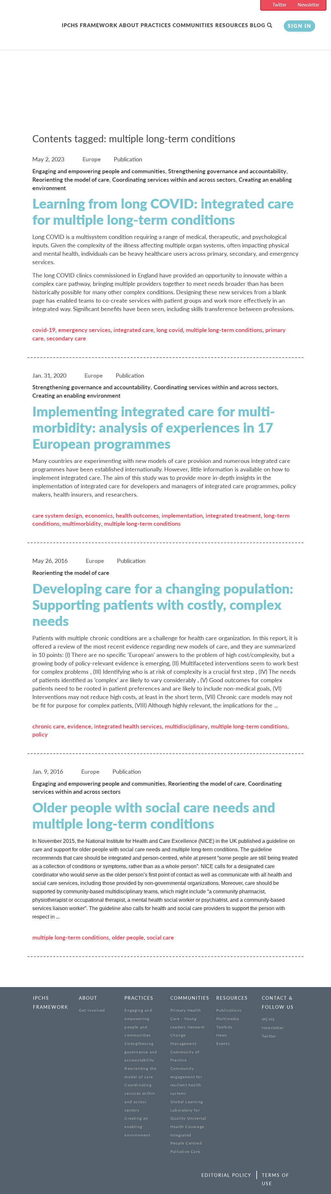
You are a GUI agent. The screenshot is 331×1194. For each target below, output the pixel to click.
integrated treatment (233, 515)
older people (128, 937)
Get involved (92, 1010)
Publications (229, 1010)
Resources (231, 25)
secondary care (66, 338)
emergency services (84, 329)
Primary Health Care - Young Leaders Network (187, 1018)
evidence (79, 726)
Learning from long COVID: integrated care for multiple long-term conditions (163, 211)
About (129, 25)
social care (160, 937)
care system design (57, 515)
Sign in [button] (299, 26)
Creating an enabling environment (137, 1126)
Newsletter (308, 4)
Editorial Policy (226, 1175)
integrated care (133, 329)
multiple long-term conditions (224, 329)
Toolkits (224, 1027)
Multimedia (228, 1018)
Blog (257, 25)
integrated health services (128, 726)
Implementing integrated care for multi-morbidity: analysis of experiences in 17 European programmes (153, 427)
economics (99, 515)
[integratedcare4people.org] (43, 33)
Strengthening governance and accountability (140, 1051)
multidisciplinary (186, 726)
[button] (270, 25)
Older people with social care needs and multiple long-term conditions (153, 815)
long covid (169, 329)
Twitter (279, 4)
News (221, 1035)
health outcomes (137, 515)
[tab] (90, 25)
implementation (182, 515)
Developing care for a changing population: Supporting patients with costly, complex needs (162, 604)
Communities (193, 25)
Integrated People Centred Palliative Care (186, 1143)
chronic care (48, 726)
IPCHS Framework (89, 25)
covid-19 (43, 329)
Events (223, 1043)
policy (40, 734)
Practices (156, 25)
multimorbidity (81, 523)
